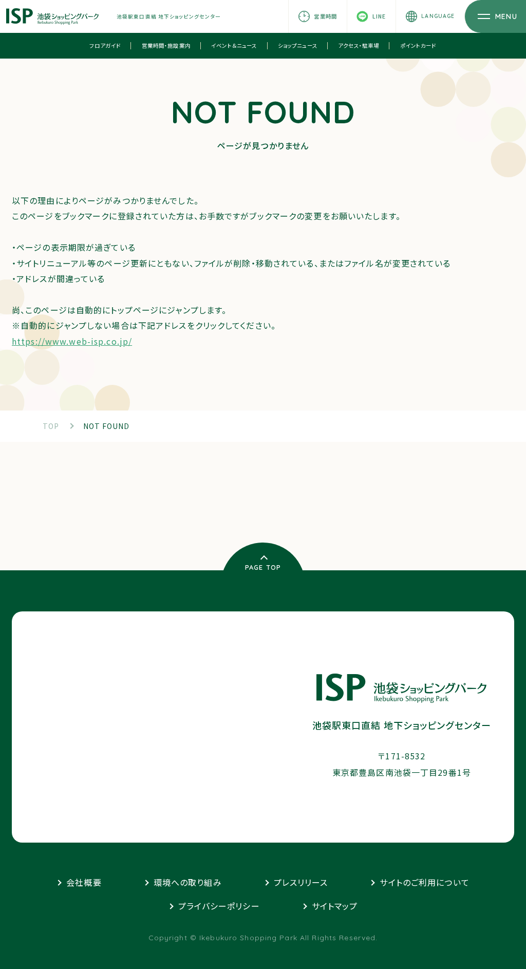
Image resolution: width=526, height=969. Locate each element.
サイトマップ (335, 906)
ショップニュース (297, 45)
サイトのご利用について (424, 882)
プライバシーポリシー (219, 906)
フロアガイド (105, 45)
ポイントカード (418, 45)
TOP (51, 426)
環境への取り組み (188, 882)
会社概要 (83, 882)
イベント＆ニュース (234, 45)
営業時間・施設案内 (166, 45)
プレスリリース (301, 882)
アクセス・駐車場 (358, 45)
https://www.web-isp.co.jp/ (72, 341)
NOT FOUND (106, 426)
